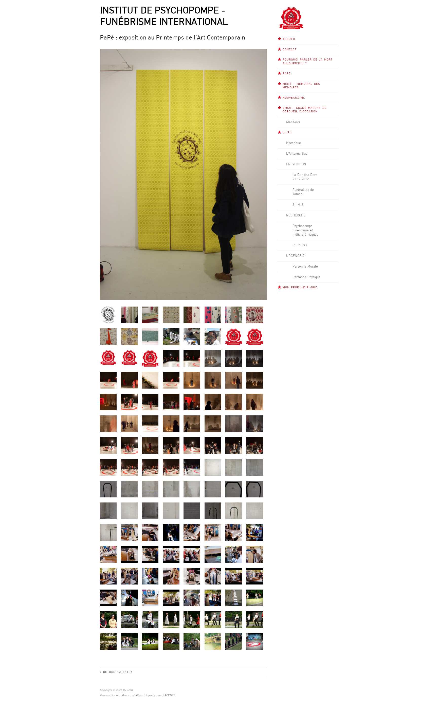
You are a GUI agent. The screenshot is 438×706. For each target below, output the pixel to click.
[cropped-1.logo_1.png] (254, 336)
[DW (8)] (254, 380)
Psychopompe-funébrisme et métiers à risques (305, 230)
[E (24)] (150, 511)
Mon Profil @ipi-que (300, 287)
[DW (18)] (108, 423)
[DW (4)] (171, 380)
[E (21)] (254, 489)
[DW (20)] (150, 423)
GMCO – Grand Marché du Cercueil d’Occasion (305, 110)
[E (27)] (213, 511)
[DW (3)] (150, 380)
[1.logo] (233, 336)
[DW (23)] (213, 423)
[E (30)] (108, 532)
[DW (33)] (129, 467)
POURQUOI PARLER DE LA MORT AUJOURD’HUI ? (308, 61)
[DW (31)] (254, 445)
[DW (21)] (171, 423)
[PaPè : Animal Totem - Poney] (129, 336)
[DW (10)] (129, 402)
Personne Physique (306, 277)
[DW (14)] (213, 402)
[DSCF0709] (192, 358)
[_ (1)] (233, 598)
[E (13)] (254, 467)
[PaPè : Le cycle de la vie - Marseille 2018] (171, 336)
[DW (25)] (129, 445)
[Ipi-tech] (291, 18)
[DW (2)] (129, 380)
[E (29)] (254, 511)
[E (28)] (233, 511)
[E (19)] (213, 489)
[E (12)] (233, 467)
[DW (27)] (171, 445)
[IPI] (150, 358)
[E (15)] (129, 489)
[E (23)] (129, 511)
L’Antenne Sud (296, 153)
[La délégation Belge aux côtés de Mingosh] (108, 619)
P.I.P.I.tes (300, 245)
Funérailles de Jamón (303, 192)
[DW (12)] (171, 402)
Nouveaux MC (294, 97)
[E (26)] (192, 511)
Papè (287, 73)
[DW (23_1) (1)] (233, 423)
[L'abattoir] (171, 641)
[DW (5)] (192, 380)
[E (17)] (171, 489)
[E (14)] (108, 489)
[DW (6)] (213, 380)
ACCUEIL (289, 39)
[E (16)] (150, 489)
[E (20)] (233, 489)
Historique (293, 143)
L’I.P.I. (288, 132)
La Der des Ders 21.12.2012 (305, 177)
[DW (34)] (150, 467)
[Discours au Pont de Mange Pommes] (192, 641)
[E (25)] (171, 511)
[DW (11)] (150, 402)
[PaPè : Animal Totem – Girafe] (171, 315)
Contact (290, 49)
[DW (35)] (171, 467)
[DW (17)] (254, 402)
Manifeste (293, 122)
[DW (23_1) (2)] (254, 423)
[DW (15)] (233, 402)
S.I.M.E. (298, 205)
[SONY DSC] (129, 532)
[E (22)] (108, 511)
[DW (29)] (213, 445)
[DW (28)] (192, 445)
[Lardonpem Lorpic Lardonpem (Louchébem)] (213, 641)
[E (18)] (192, 489)
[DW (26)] (150, 445)
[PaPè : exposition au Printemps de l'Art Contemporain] (129, 315)
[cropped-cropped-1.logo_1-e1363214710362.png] (129, 357)
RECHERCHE (295, 215)
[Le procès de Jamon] (129, 619)
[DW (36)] (192, 467)
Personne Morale (305, 266)
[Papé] (108, 315)
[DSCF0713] (233, 358)
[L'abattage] (171, 619)
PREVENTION (296, 164)
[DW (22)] (192, 423)
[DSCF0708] (171, 358)
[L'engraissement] (129, 641)
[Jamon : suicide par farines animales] (254, 641)
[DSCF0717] (254, 358)
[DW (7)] (233, 380)
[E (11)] (213, 467)
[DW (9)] (108, 402)
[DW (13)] (192, 402)
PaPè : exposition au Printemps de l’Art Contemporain (172, 38)
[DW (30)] (233, 445)
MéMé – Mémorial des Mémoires (301, 86)
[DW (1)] (108, 380)
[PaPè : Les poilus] (254, 315)
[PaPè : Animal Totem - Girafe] (108, 336)
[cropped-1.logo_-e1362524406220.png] (108, 357)
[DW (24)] (108, 445)
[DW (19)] (129, 423)
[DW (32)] (108, 467)
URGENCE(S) (295, 256)
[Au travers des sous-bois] (108, 641)
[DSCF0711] (213, 358)
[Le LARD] (192, 619)
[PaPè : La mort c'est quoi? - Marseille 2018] (150, 336)
